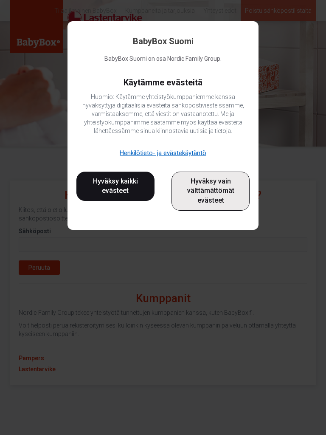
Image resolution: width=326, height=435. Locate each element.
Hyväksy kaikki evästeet (115, 186)
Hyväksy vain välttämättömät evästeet (210, 191)
